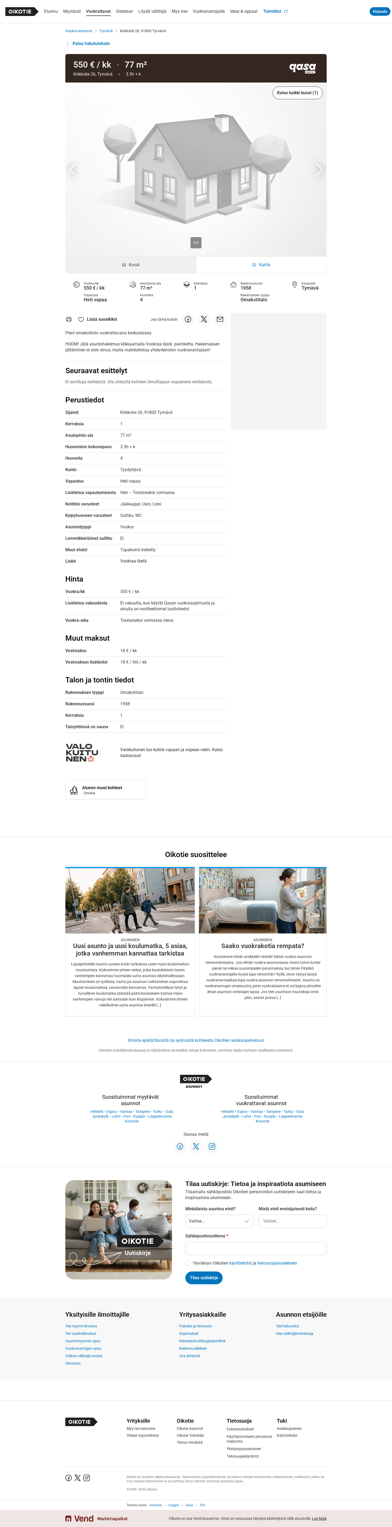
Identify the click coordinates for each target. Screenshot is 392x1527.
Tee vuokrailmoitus (80, 1333)
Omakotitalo (254, 299)
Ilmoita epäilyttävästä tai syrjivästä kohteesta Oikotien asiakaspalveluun (196, 1040)
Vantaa (126, 1111)
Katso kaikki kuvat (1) (297, 92)
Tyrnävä (106, 31)
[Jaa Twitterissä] (204, 319)
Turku (157, 1111)
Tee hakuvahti (287, 1326)
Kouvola (132, 1121)
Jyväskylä (100, 1116)
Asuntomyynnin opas (83, 1341)
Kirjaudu (380, 11)
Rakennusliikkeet (193, 1348)
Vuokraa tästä (133, 560)
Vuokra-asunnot (78, 31)
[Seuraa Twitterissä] (196, 1146)
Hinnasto (73, 1363)
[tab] (131, 265)
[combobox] (293, 1221)
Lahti (116, 1116)
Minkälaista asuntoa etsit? (210, 1208)
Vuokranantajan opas (83, 1348)
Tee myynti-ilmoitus (81, 1326)
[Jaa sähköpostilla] (220, 319)
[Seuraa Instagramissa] (212, 1146)
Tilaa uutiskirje (204, 1277)
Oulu (169, 1111)
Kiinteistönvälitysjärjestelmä (202, 1341)
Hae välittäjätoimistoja (294, 1333)
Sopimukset (189, 1333)
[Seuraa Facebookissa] (180, 1146)
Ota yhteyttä (189, 1356)
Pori (126, 1116)
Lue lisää (319, 1518)
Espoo (111, 1111)
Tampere (142, 1111)
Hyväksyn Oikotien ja (245, 1263)
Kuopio (139, 1116)
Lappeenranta (160, 1116)
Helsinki (96, 1111)
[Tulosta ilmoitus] (68, 319)
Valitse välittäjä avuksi (83, 1356)
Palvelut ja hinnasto (195, 1326)
